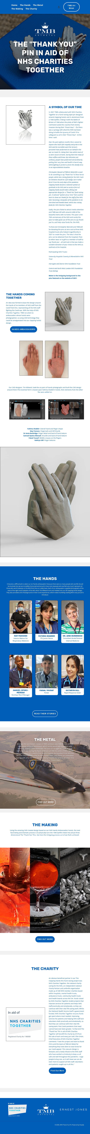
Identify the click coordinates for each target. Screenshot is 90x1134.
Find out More (57, 1071)
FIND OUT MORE (46, 802)
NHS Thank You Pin (66, 1125)
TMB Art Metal (71, 7)
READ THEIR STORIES (45, 714)
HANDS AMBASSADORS (23, 329)
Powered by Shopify (78, 1125)
